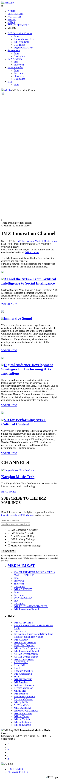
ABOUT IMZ (21, 662)
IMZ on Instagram (23, 722)
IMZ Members (21, 682)
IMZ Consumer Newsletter (24, 529)
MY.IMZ (12, 28)
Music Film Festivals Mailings (26, 545)
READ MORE (8, 491)
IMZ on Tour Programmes (27, 648)
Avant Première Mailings (23, 536)
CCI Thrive (19, 44)
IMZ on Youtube (22, 719)
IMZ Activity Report (24, 659)
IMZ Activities (32, 252)
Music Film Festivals (24, 645)
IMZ (10, 81)
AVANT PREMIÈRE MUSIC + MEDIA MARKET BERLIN (34, 573)
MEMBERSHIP (16, 13)
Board (17, 668)
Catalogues (19, 56)
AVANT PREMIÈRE (18, 25)
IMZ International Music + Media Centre (37, 241)
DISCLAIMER (15, 769)
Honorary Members (23, 671)
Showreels (19, 76)
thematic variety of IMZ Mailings (17, 515)
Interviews (19, 64)
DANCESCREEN (23, 597)
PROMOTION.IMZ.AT (26, 710)
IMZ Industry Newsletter (23, 533)
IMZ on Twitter (21, 716)
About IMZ (19, 665)
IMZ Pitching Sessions (25, 642)
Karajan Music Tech (24, 39)
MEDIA (12, 19)
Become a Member (23, 699)
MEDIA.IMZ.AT (21, 565)
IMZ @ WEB (21, 702)
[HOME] (2, 90)
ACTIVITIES (15, 16)
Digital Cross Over (23, 47)
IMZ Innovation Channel (20, 33)
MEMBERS (20, 690)
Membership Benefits (24, 696)
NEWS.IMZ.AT (22, 705)
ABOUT (12, 11)
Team (16, 676)
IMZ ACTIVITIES (23, 622)
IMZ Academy (15, 59)
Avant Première (15, 67)
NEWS (11, 22)
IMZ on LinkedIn (22, 725)
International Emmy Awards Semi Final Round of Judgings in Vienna (33, 635)
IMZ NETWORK (23, 679)
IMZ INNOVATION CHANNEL (31, 606)
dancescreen (14, 50)
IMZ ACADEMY (23, 589)
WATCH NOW (9, 304)
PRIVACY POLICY (18, 772)
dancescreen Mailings (21, 542)
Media (8, 90)
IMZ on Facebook (23, 713)
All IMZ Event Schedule (26, 653)
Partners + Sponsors (24, 685)
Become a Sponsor (23, 688)
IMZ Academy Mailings (23, 539)
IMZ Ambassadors (23, 673)
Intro (16, 36)
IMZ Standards (21, 42)
